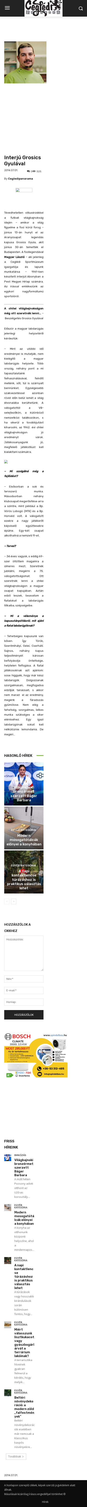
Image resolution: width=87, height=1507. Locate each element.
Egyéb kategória (23, 830)
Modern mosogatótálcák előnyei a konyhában (24, 839)
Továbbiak (14, 1456)
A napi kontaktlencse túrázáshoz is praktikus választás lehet (24, 879)
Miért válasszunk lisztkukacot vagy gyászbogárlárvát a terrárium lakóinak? (24, 1343)
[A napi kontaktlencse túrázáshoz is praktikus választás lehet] (7, 1260)
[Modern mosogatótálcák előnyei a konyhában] (7, 1207)
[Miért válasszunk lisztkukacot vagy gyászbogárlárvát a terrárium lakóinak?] (7, 1324)
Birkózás (23, 781)
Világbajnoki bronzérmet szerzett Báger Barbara (24, 793)
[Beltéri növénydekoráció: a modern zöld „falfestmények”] (7, 1392)
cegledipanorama (20, 178)
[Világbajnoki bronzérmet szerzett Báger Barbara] (7, 1157)
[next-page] (13, 901)
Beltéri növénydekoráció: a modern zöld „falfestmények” (24, 1407)
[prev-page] (7, 901)
